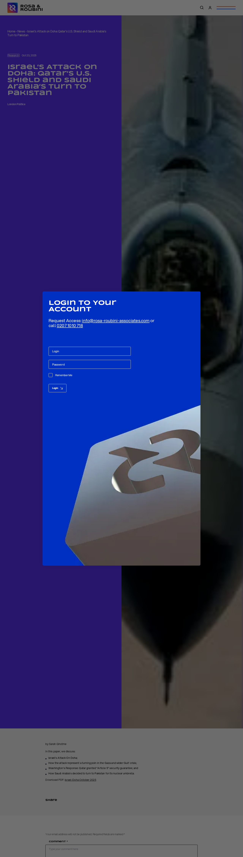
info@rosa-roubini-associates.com (115, 320)
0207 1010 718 (70, 325)
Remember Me (63, 375)
